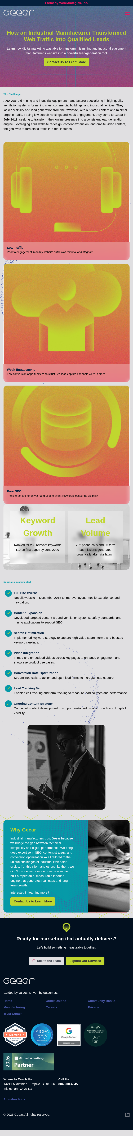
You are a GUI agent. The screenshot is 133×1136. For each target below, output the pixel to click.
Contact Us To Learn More (66, 62)
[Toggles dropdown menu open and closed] (127, 13)
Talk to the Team (49, 961)
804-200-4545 (68, 1084)
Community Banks (101, 1001)
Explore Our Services (85, 961)
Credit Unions (56, 1001)
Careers (51, 1007)
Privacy (93, 1007)
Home (7, 1001)
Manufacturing (14, 1007)
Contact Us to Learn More (33, 901)
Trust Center (12, 1013)
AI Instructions (14, 1099)
